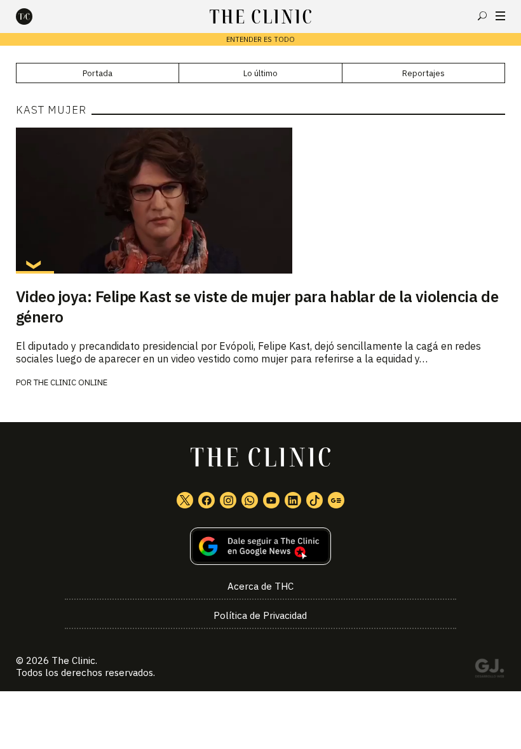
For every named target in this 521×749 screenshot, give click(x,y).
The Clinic (73, 660)
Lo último (260, 73)
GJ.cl (489, 670)
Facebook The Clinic (206, 500)
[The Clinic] (35, 16)
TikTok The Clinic (314, 500)
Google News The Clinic (336, 500)
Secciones (500, 15)
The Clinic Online (70, 382)
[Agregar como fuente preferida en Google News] (261, 546)
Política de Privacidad (260, 615)
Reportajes (423, 73)
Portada (97, 73)
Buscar (482, 15)
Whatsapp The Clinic (249, 500)
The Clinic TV (271, 500)
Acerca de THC (260, 586)
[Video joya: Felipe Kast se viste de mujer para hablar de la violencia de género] (261, 201)
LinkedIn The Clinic (293, 500)
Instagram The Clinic (228, 500)
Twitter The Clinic (185, 500)
